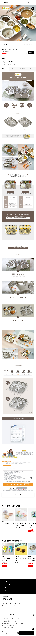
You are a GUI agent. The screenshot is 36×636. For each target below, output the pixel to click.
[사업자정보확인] (20, 623)
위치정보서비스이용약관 (25, 610)
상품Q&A (22, 68)
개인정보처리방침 (5, 610)
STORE (4, 591)
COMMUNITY (6, 585)
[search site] (27, 2)
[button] (2, 2)
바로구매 (26, 633)
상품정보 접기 (17, 495)
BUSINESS (5, 588)
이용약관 (17, 610)
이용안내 (12, 610)
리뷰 (13, 68)
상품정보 (4, 68)
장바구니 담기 (9, 633)
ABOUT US (6, 582)
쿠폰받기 (31, 52)
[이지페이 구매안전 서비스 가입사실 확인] (10, 625)
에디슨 (7, 44)
